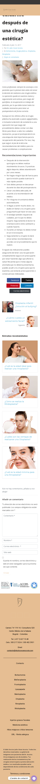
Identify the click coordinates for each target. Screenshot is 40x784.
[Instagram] (20, 3)
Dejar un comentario (11, 57)
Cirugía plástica (21, 51)
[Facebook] (12, 3)
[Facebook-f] (13, 615)
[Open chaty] (34, 778)
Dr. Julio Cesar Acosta (15, 48)
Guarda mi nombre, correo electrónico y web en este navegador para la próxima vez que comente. (19, 563)
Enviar (6, 573)
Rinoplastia (6, 54)
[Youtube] (28, 3)
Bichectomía (10, 51)
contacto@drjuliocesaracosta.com (20, 651)
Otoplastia (31, 51)
